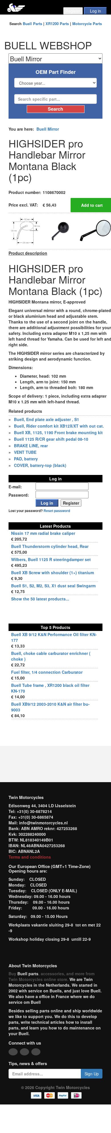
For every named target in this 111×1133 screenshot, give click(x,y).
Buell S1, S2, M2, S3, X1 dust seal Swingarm (53, 585)
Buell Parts (32, 23)
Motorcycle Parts (87, 23)
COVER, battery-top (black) (40, 465)
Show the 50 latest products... (40, 599)
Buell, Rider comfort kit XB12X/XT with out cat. (59, 426)
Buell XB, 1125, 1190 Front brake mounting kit (58, 432)
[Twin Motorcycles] (16, 7)
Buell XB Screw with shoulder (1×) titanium (52, 572)
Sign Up (92, 1074)
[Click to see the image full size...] (25, 230)
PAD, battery (26, 459)
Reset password (57, 510)
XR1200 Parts (57, 23)
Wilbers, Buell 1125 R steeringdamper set (51, 559)
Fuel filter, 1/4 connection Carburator (47, 672)
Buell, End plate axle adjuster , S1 (46, 419)
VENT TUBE (25, 452)
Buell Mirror (47, 129)
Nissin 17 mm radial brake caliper (43, 533)
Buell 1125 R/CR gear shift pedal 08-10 (51, 439)
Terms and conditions (30, 857)
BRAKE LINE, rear (31, 445)
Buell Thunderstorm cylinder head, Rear (50, 546)
